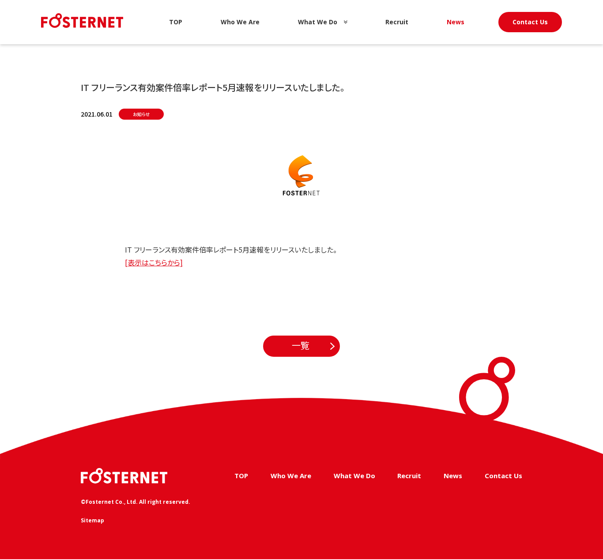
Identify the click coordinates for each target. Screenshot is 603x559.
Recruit (396, 22)
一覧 (300, 345)
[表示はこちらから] (154, 262)
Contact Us (530, 22)
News (455, 22)
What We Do (317, 22)
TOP (175, 22)
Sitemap (92, 520)
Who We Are (240, 22)
